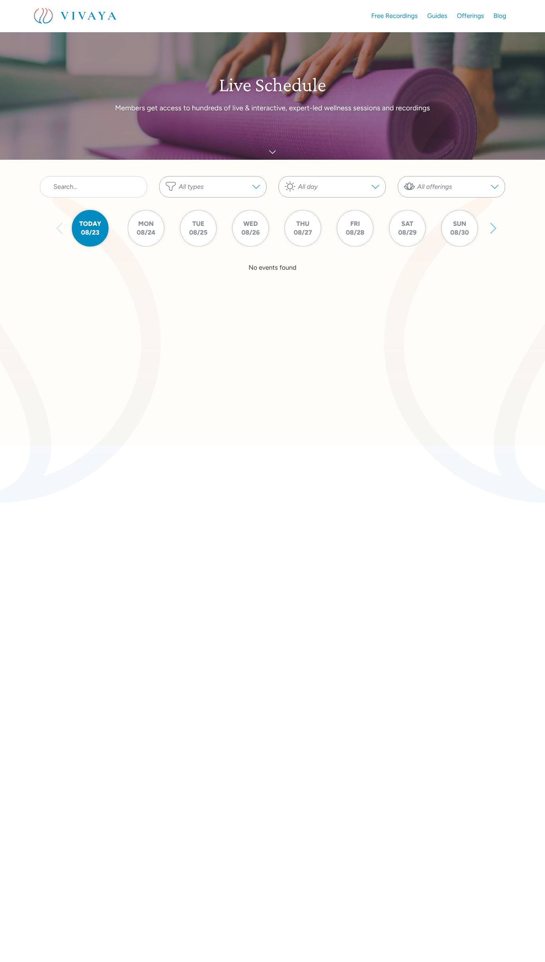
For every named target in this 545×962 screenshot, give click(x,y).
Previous (60, 228)
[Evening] (332, 202)
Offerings (470, 16)
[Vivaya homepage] (75, 16)
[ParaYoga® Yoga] (451, 202)
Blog (500, 16)
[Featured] (212, 202)
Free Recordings (394, 16)
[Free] (212, 210)
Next (493, 228)
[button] (213, 187)
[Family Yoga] (451, 210)
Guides (437, 16)
